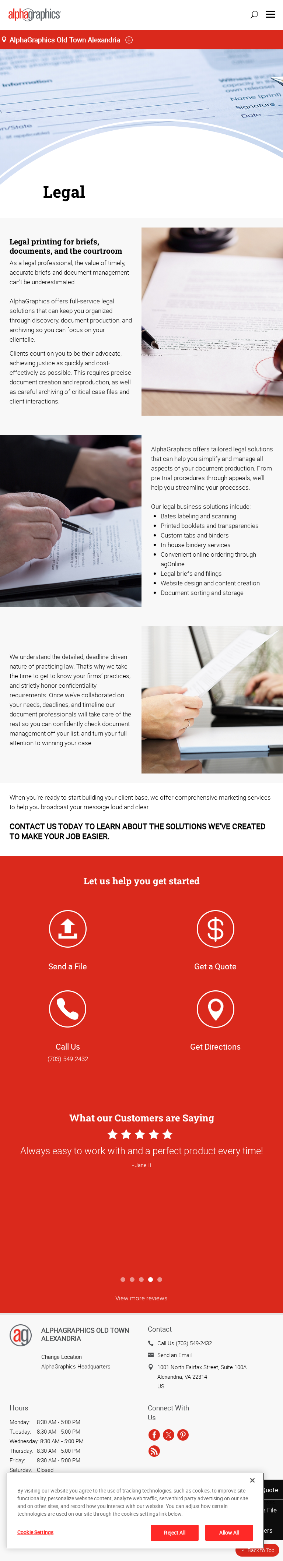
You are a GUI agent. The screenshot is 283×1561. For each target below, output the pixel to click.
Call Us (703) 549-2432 (184, 1343)
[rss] (154, 1451)
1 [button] (123, 1280)
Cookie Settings (35, 1532)
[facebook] (154, 1435)
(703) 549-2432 (68, 1058)
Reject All (174, 1532)
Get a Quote (215, 966)
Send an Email (174, 1355)
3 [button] (141, 1280)
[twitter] (168, 1435)
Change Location (61, 1356)
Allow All (229, 1532)
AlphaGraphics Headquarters (76, 1366)
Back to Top (261, 1550)
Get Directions (215, 1046)
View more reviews (141, 1298)
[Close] (252, 1480)
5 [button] (160, 1280)
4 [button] (151, 1280)
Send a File (67, 966)
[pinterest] (183, 1435)
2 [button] (132, 1280)
